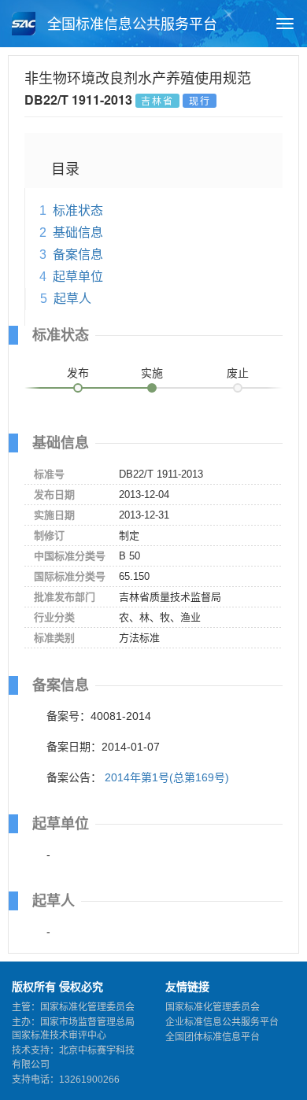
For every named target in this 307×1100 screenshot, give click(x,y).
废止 (238, 373)
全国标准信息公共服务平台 (130, 24)
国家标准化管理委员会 (212, 1007)
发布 (78, 373)
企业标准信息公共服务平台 (222, 1022)
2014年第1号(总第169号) (167, 777)
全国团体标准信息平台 (212, 1037)
